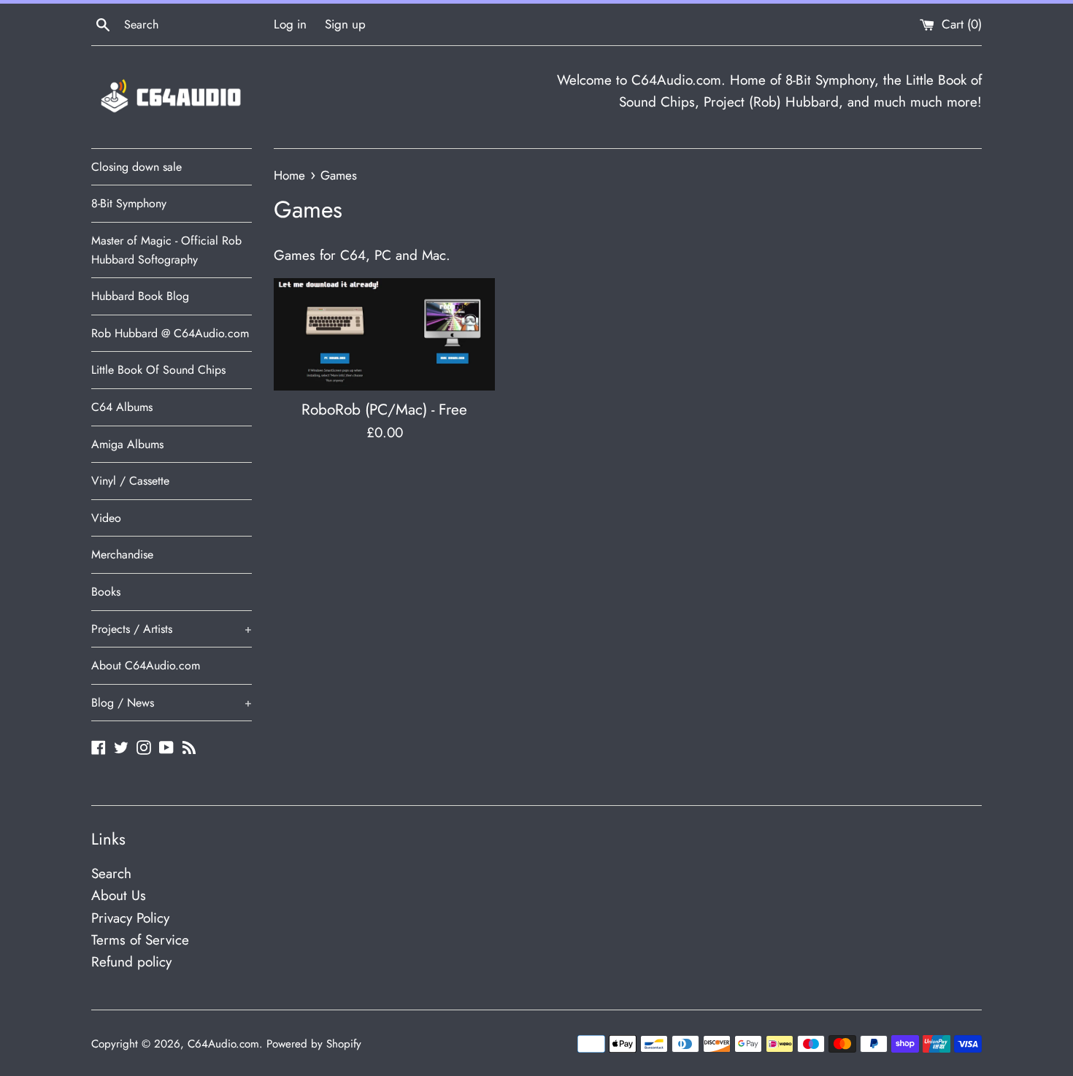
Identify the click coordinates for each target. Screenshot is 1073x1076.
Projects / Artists (171, 628)
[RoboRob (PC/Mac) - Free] (384, 334)
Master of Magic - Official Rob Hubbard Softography (166, 250)
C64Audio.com (223, 1044)
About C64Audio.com (145, 665)
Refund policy (131, 962)
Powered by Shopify (313, 1044)
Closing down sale (136, 166)
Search (111, 873)
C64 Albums (122, 407)
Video (106, 518)
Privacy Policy (130, 918)
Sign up (345, 24)
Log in (290, 24)
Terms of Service (140, 940)
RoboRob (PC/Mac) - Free (384, 409)
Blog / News (171, 702)
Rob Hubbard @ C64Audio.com (170, 333)
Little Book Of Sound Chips (158, 369)
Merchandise (122, 554)
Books (105, 591)
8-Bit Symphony (128, 203)
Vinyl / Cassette (130, 480)
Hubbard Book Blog (140, 296)
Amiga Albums (127, 444)
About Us (118, 895)
